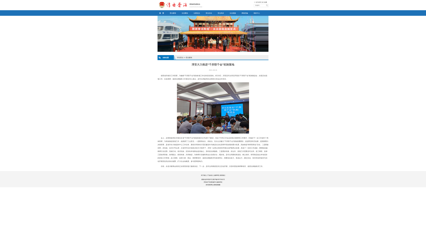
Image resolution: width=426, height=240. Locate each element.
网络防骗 (245, 13)
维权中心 (257, 13)
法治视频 (233, 13)
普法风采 (221, 13)
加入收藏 (264, 2)
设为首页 (258, 2)
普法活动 (209, 13)
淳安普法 (180, 57)
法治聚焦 (185, 13)
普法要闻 (173, 13)
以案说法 (197, 13)
